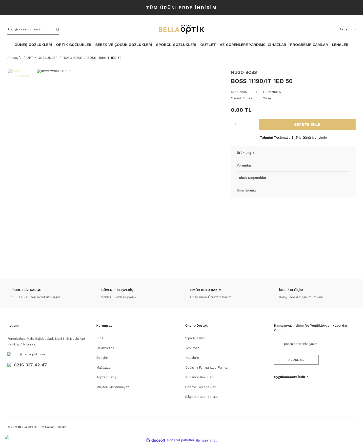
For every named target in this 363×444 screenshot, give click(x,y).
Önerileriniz (246, 190)
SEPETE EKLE (307, 124)
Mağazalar (104, 367)
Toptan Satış (106, 377)
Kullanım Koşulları (199, 377)
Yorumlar (244, 165)
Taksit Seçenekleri (252, 178)
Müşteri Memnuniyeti (113, 387)
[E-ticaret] (180, 440)
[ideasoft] (155, 440)
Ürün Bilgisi (246, 153)
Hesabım (192, 357)
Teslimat (192, 348)
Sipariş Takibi (195, 338)
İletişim (102, 357)
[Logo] (181, 29)
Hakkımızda (105, 348)
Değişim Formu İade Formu (206, 367)
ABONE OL (296, 359)
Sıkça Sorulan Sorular (202, 397)
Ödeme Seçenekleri (200, 387)
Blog (99, 338)
